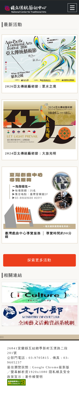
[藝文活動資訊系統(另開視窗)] (40, 316)
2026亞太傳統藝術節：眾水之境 (30, 86)
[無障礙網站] (16, 385)
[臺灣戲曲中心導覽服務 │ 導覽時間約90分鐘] (40, 199)
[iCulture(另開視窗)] (40, 293)
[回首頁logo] (24, 8)
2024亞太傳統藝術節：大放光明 (30, 153)
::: (2, 337)
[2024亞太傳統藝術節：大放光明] (40, 125)
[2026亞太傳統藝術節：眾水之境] (40, 59)
